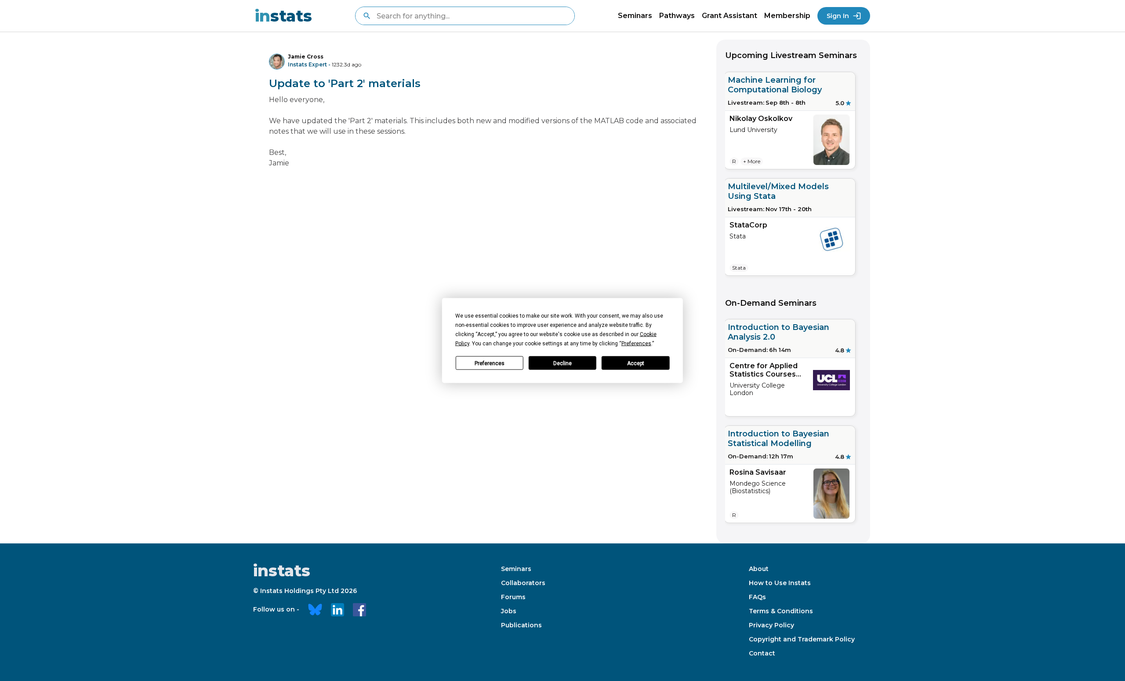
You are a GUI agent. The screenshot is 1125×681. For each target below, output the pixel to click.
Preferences (489, 363)
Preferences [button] (636, 343)
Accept (635, 363)
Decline (562, 363)
